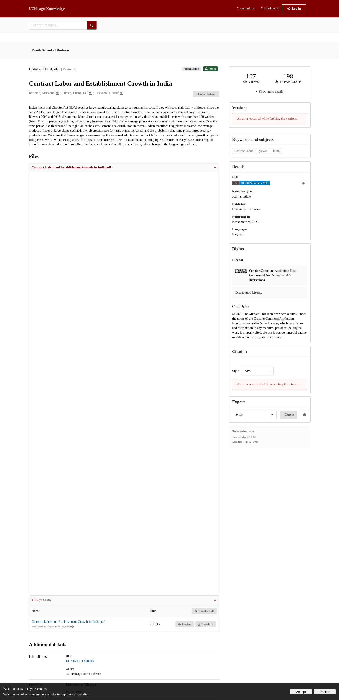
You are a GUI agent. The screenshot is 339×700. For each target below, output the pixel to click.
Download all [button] (206, 611)
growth (263, 151)
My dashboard (270, 8)
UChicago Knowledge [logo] (47, 8)
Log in (296, 8)
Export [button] (289, 414)
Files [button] (41, 600)
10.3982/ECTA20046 (80, 661)
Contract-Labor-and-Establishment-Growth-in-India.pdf (68, 621)
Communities (245, 8)
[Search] (92, 25)
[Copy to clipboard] (303, 183)
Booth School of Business (50, 50)
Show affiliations (206, 93)
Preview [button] (186, 624)
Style (235, 371)
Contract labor (243, 151)
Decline (324, 692)
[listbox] (257, 371)
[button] (124, 167)
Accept (301, 692)
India (276, 151)
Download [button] (207, 624)
